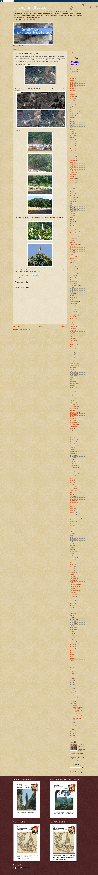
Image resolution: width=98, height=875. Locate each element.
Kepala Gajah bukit (74, 301)
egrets (20, 277)
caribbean (72, 150)
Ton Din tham (73, 613)
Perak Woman (73, 457)
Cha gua (72, 164)
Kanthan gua (73, 279)
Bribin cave (72, 139)
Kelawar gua (72, 297)
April (74, 703)
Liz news (72, 354)
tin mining (72, 611)
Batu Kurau (72, 115)
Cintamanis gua (73, 172)
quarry (71, 492)
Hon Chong (72, 252)
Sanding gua (73, 521)
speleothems (73, 561)
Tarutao (71, 582)
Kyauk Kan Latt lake (74, 318)
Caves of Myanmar (74, 71)
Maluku (71, 377)
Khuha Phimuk (73, 307)
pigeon (71, 484)
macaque (72, 367)
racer (71, 494)
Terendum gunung (74, 594)
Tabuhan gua (73, 576)
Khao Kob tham (73, 303)
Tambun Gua (73, 580)
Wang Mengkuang (74, 643)
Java (71, 264)
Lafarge (71, 322)
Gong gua (72, 232)
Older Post (63, 326)
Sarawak (72, 525)
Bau (71, 119)
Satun (71, 527)
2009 (73, 733)
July (74, 699)
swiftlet (71, 570)
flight (71, 219)
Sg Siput (72, 543)
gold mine (72, 229)
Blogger (58, 872)
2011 (73, 729)
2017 (73, 686)
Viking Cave (72, 635)
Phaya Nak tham (73, 465)
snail (71, 553)
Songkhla (72, 559)
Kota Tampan (73, 311)
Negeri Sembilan (73, 426)
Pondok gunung (73, 490)
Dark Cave (72, 190)
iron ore (71, 260)
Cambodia (72, 147)
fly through (72, 221)
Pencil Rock (72, 447)
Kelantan (72, 295)
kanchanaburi (73, 275)
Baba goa (72, 92)
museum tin (72, 416)
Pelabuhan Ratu (73, 445)
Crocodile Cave (73, 180)
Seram (71, 537)
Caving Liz (81, 744)
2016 (73, 688)
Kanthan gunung (73, 281)
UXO (71, 625)
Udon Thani (72, 623)
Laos (71, 334)
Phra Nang (72, 478)
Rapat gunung (73, 502)
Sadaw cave (72, 512)
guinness (72, 242)
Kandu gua (72, 277)
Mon (71, 395)
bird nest (72, 129)
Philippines (72, 471)
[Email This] (32, 275)
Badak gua (72, 94)
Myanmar (72, 418)
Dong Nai (72, 199)
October (75, 697)
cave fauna (72, 156)
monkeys (72, 397)
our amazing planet (74, 436)
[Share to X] (35, 275)
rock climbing (73, 508)
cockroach (72, 174)
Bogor (71, 131)
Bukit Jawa (72, 143)
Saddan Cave (73, 514)
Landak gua (72, 326)
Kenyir (71, 299)
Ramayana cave (73, 500)
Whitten (71, 650)
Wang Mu (72, 644)
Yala (71, 656)
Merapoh (72, 389)
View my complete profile (75, 760)
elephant (72, 207)
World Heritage (73, 654)
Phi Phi (71, 469)
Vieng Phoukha (73, 627)
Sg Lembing (72, 541)
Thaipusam (72, 600)
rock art (71, 506)
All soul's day (73, 86)
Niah (71, 430)
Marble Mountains (74, 383)
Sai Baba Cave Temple (75, 518)
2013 (73, 725)
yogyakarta (72, 658)
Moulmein (72, 398)
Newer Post (17, 326)
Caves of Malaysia (31, 19)
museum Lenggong (74, 412)
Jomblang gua (73, 268)
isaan (71, 262)
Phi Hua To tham (73, 467)
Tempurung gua (73, 588)
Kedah (71, 291)
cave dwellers (73, 154)
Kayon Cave (72, 289)
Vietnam (72, 633)
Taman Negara (73, 578)
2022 (73, 676)
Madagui (72, 369)
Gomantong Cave (74, 231)
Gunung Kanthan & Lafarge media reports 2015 (79, 708)
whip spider (72, 648)
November (75, 694)
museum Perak (73, 414)
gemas (71, 225)
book (71, 137)
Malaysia (72, 375)
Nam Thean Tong (74, 424)
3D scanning (73, 78)
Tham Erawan (73, 605)
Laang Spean (73, 320)
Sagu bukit (72, 516)
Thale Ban (72, 602)
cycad (71, 186)
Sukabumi (72, 564)
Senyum (72, 535)
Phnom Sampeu (73, 473)
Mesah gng (72, 391)
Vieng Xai (72, 631)
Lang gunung (73, 328)
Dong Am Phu (73, 197)
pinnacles (72, 486)
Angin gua (72, 88)
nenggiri (72, 428)
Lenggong (72, 342)
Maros (71, 385)
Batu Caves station (74, 111)
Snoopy (71, 555)
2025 (73, 669)
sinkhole (72, 549)
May (74, 701)
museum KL (72, 410)
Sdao (71, 531)
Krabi (71, 313)
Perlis (71, 459)
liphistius (72, 352)
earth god (72, 201)
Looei (71, 359)
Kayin (71, 287)
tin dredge (72, 609)
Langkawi (72, 330)
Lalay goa (72, 324)
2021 (73, 678)
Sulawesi (72, 566)
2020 (73, 680)
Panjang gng (73, 441)
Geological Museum (74, 227)
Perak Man (72, 453)
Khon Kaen (72, 305)
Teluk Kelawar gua (74, 586)
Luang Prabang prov (74, 365)
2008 (73, 735)
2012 (73, 727)
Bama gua (72, 98)
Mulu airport (72, 402)
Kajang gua (72, 270)
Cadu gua (72, 145)
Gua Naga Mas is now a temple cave (78, 711)
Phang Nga (72, 461)
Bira (71, 127)
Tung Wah (72, 621)
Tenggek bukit (73, 592)
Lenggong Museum (74, 344)
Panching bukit (73, 439)
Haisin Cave (72, 246)
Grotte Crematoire (74, 236)
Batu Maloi (72, 117)
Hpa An (71, 254)
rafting (71, 498)
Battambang (72, 107)
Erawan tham (73, 211)
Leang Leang (73, 340)
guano (71, 240)
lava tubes (72, 338)
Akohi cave (72, 82)
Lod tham (72, 356)
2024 (73, 671)
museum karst (73, 408)
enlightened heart (74, 209)
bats (71, 106)
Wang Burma (73, 639)
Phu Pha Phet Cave (74, 480)
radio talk (72, 496)
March (74, 705)
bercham (72, 121)
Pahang (71, 437)
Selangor (72, 533)
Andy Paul (36, 271)
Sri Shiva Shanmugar (74, 562)
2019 (73, 682)
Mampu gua (72, 379)
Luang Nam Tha (73, 363)
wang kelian (72, 641)
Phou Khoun (72, 477)
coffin (71, 176)
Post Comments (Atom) (25, 329)
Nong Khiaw (72, 432)
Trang (71, 617)
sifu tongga (72, 545)
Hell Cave (72, 248)
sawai (71, 529)
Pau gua (72, 443)
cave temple (72, 160)
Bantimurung (73, 104)
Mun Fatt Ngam (73, 404)
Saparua (72, 523)
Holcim (71, 250)
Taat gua (72, 574)
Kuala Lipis (72, 316)
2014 (73, 722)
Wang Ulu (72, 646)
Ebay (71, 203)
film (71, 217)
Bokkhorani (72, 133)
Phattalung (72, 463)
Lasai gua (72, 336)
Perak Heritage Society (75, 451)
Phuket (71, 482)
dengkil (71, 195)
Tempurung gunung (74, 590)
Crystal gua (72, 182)
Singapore (72, 547)
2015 (73, 691)
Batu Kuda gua (73, 113)
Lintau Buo (72, 350)
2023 (73, 673)
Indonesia (72, 258)
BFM (71, 125)
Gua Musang (73, 238)
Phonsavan (72, 475)
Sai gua (71, 519)
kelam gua (72, 293)
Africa (71, 80)
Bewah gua (72, 123)
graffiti (71, 234)
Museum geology (74, 406)
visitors (71, 637)
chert (71, 168)
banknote (72, 102)
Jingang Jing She (74, 266)
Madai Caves (73, 371)
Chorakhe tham (73, 170)
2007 (73, 737)
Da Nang (72, 188)
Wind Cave (72, 652)
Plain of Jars (73, 488)
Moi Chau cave (73, 393)
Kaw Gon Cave (73, 283)
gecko (71, 223)
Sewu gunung (73, 539)
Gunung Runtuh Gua (74, 244)
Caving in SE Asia (30, 7)
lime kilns (72, 348)
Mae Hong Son (73, 373)
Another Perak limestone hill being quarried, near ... (78, 715)
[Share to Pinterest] (38, 275)
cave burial (72, 152)
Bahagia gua (73, 96)
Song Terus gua (73, 557)
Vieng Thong (73, 629)
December (75, 692)
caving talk (72, 162)
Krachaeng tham (73, 315)
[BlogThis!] (34, 275)
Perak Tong (72, 455)
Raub (71, 504)
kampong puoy (73, 273)
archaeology (72, 90)
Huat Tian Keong (73, 256)
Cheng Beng (72, 166)
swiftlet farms (73, 572)
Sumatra (72, 568)
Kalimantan (72, 272)
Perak (30, 277)
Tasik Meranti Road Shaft (75, 584)
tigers (71, 607)
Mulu (71, 400)
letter (71, 346)
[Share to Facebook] (37, 275)
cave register (73, 158)
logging (71, 357)
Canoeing (72, 148)
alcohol (71, 84)
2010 (73, 731)
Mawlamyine (73, 387)
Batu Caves (72, 109)
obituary (72, 434)
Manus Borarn (73, 381)
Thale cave (72, 603)
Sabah (71, 510)
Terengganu (72, 596)
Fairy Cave (72, 213)
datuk (71, 191)
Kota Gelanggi (73, 309)
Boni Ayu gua (73, 135)
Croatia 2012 (73, 178)
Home (40, 326)
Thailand (72, 598)
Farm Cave (72, 215)
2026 (73, 667)
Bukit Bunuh (72, 141)
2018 (73, 684)
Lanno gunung (25, 277)
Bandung (72, 100)
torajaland (72, 615)
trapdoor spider (73, 619)
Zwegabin (72, 660)
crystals (72, 184)
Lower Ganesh (73, 361)
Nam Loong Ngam (74, 422)
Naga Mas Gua (73, 420)
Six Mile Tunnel (73, 551)
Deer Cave (72, 193)
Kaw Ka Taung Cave (74, 285)
